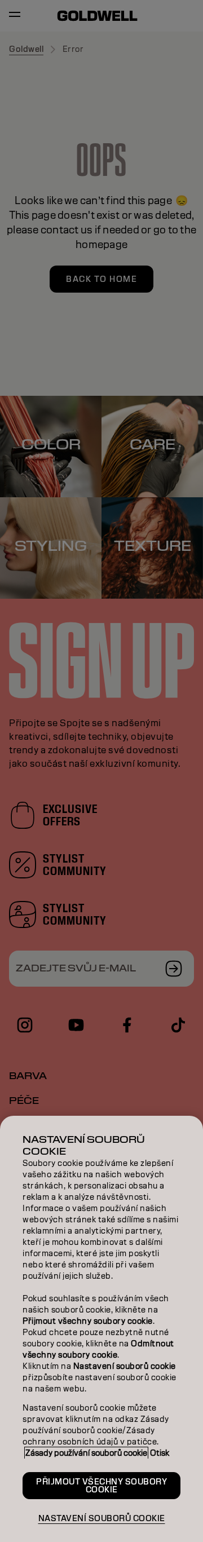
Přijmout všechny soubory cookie (101, 1486)
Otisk (159, 1453)
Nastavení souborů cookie (101, 1518)
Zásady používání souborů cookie (86, 1453)
